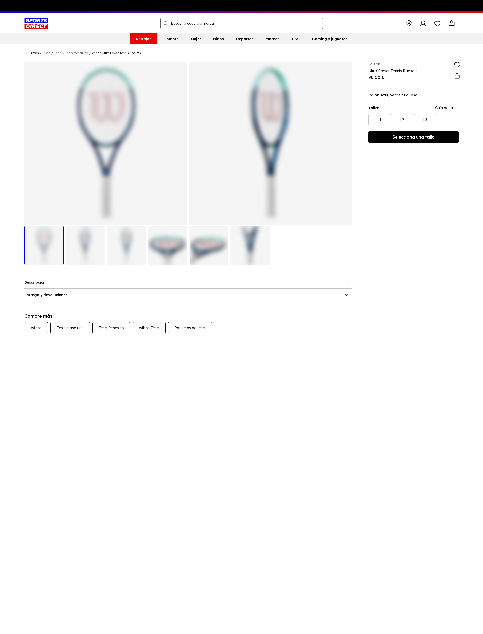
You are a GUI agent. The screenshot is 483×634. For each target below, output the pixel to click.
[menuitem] (143, 38)
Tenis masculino (76, 53)
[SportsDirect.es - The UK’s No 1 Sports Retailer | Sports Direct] (36, 23)
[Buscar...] (165, 23)
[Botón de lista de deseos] (437, 23)
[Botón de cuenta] (423, 23)
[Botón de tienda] (409, 23)
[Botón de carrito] (451, 23)
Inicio (46, 53)
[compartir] (457, 75)
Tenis (58, 53)
